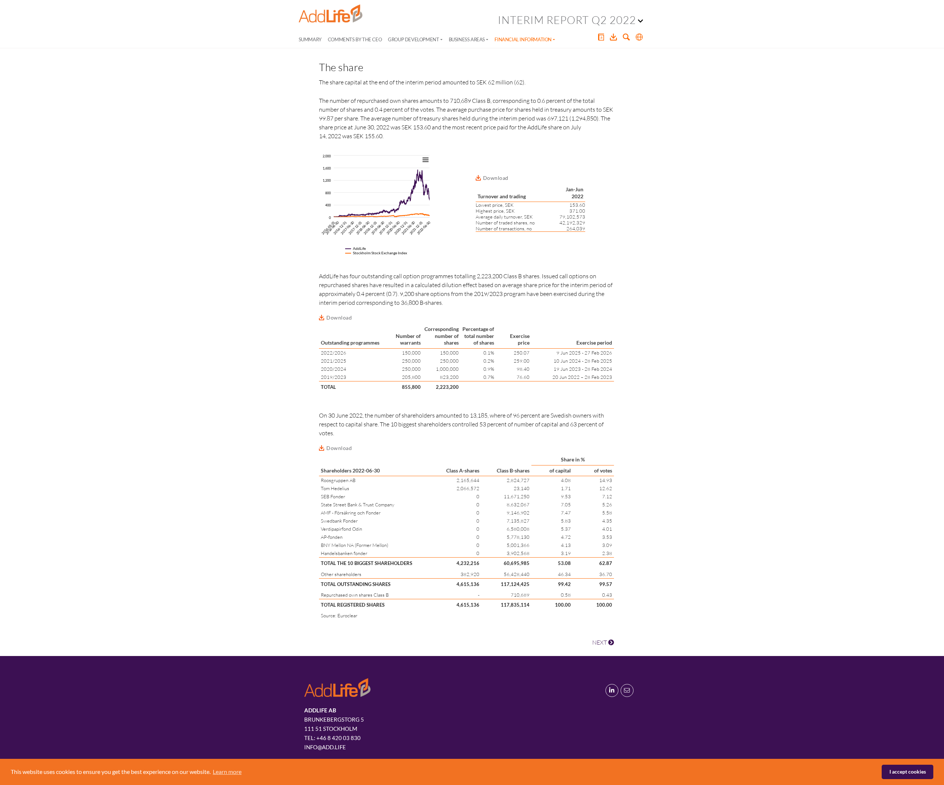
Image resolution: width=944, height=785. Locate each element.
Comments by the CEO (355, 39)
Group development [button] (413, 39)
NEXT (600, 642)
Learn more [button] (227, 771)
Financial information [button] (523, 39)
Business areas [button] (467, 39)
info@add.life (325, 747)
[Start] (330, 13)
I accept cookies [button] (907, 771)
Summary (310, 39)
